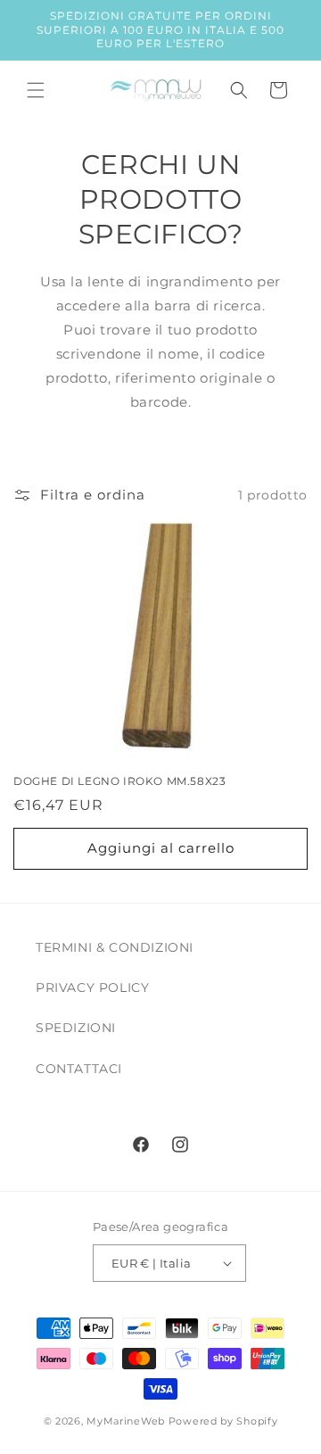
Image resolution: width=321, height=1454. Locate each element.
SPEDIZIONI (76, 1028)
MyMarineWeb (125, 1421)
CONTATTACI (79, 1069)
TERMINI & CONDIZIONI (114, 947)
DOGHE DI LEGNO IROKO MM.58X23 (119, 781)
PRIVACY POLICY (92, 987)
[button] (35, 90)
